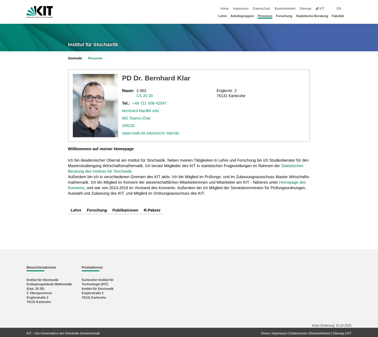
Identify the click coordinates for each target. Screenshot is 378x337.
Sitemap (305, 8)
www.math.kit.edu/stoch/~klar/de (150, 133)
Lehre (222, 16)
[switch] (349, 8)
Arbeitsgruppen (242, 16)
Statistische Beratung (312, 16)
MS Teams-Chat (136, 118)
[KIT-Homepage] (40, 12)
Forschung (284, 16)
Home (224, 8)
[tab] (76, 210)
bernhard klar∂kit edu (140, 111)
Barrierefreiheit (285, 8)
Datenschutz (261, 8)
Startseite (75, 58)
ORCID (128, 125)
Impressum (240, 8)
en (339, 8)
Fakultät (338, 16)
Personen (265, 16)
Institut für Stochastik (93, 44)
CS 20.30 (144, 96)
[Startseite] (350, 16)
